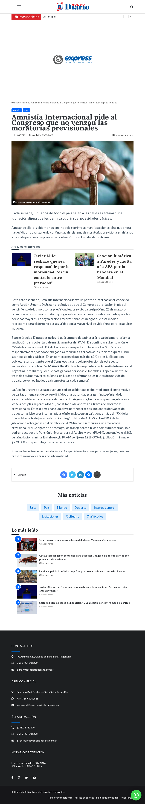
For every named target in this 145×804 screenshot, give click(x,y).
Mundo (25, 102)
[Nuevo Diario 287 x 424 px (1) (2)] (72, 59)
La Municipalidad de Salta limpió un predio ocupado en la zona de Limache (81, 16)
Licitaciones (50, 516)
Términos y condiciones (60, 797)
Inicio (17, 102)
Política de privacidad (107, 797)
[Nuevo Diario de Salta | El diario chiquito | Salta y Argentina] (72, 6)
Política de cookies (84, 797)
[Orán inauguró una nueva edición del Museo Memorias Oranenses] (27, 544)
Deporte (80, 507)
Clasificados (95, 516)
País (26, 110)
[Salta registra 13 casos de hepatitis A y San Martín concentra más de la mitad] (27, 607)
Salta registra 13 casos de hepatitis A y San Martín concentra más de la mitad (84, 602)
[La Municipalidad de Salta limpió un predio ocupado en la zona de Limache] (27, 576)
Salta (33, 507)
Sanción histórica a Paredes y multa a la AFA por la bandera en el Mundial (114, 266)
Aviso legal (126, 797)
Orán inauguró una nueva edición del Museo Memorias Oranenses (77, 539)
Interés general (104, 507)
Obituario (72, 516)
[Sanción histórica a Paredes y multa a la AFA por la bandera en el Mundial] (84, 259)
